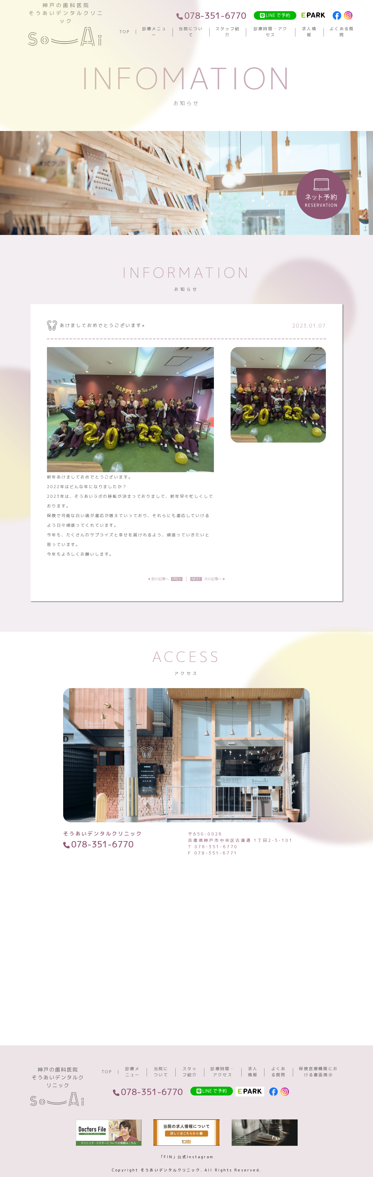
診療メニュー (154, 32)
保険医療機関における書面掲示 (318, 1072)
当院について (191, 32)
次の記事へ (207, 578)
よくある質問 (342, 32)
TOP (124, 32)
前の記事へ (166, 578)
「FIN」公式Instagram (186, 1156)
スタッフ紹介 (227, 32)
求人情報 (309, 32)
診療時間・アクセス (270, 32)
